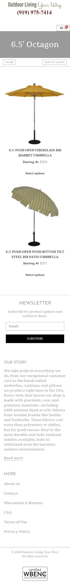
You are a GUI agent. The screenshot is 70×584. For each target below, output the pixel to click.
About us (12, 483)
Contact (11, 493)
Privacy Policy (17, 531)
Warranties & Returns (23, 503)
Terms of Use (15, 522)
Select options (35, 173)
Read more (13, 458)
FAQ (8, 512)
